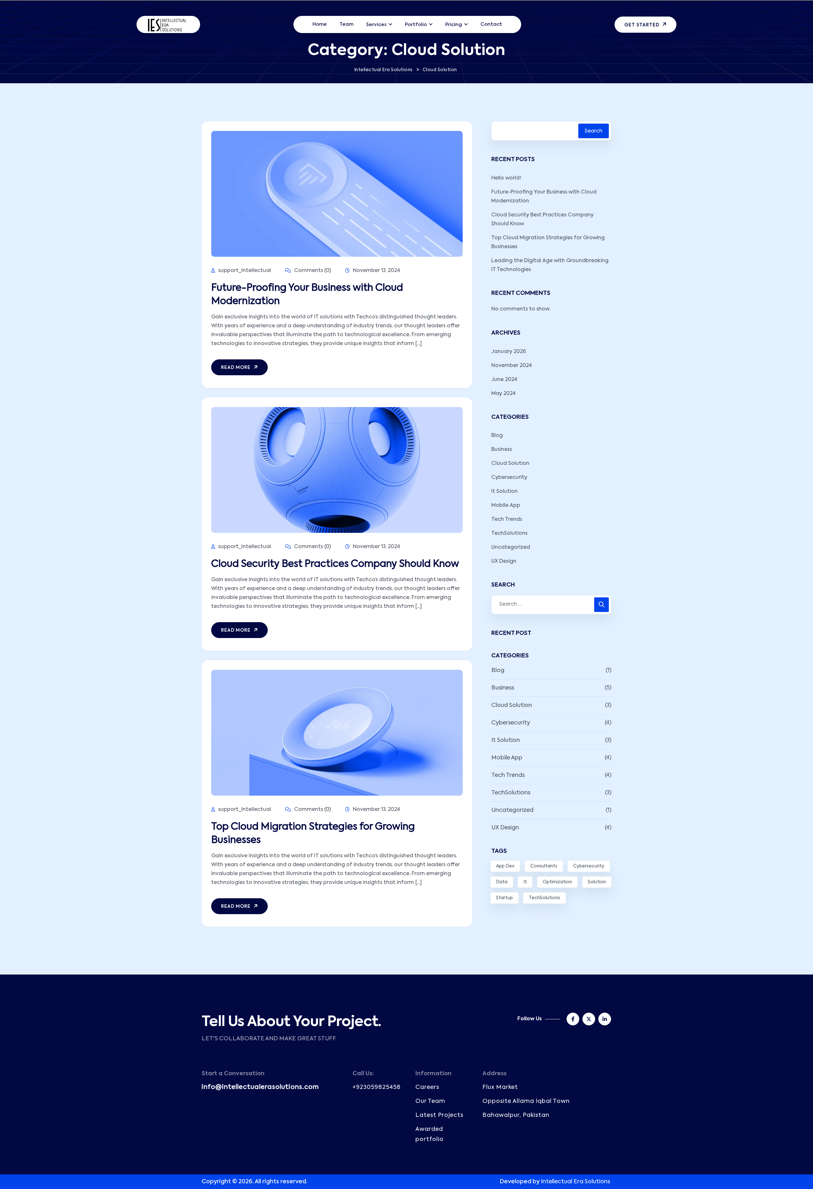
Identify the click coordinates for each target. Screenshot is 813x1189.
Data (501, 882)
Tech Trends (506, 519)
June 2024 (504, 379)
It (525, 882)
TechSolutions (509, 533)
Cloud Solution (510, 463)
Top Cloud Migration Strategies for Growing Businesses (313, 833)
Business (501, 449)
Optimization (557, 882)
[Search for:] (551, 604)
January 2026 (508, 351)
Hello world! (506, 178)
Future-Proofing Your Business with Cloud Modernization (307, 294)
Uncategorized (510, 547)
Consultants (543, 866)
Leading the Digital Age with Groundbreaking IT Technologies (549, 265)
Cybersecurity (509, 477)
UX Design (503, 561)
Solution (597, 882)
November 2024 (511, 365)
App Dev (505, 866)
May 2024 (503, 393)
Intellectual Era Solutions (575, 1182)
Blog (497, 435)
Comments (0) (312, 270)
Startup (504, 898)
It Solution (504, 491)
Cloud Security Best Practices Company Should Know (335, 564)
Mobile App (505, 505)
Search (593, 131)
